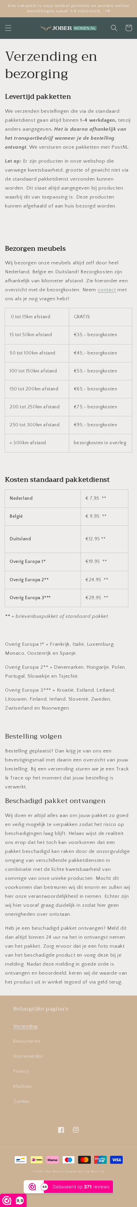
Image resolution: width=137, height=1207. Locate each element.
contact (107, 290)
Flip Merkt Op (94, 1171)
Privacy (21, 1071)
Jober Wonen (53, 1171)
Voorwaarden (28, 1056)
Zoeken (21, 1101)
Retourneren (27, 1041)
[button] (8, 28)
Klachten (22, 1086)
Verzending (25, 1026)
